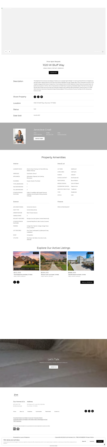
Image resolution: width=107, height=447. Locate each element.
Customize (92, 441)
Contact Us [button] (54, 367)
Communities (39, 411)
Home (14, 411)
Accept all (100, 441)
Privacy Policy (90, 437)
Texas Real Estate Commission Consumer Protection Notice (27, 418)
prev (6, 51)
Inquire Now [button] (53, 72)
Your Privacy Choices (53, 445)
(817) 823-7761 (49, 134)
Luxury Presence (25, 437)
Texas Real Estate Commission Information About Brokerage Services (30, 419)
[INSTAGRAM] (89, 411)
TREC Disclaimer (17, 421)
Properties (29, 411)
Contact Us (56, 411)
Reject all (84, 441)
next (9, 51)
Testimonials (48, 411)
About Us (22, 411)
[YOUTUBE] (92, 411)
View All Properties (87, 282)
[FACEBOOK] (86, 411)
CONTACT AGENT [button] (39, 138)
